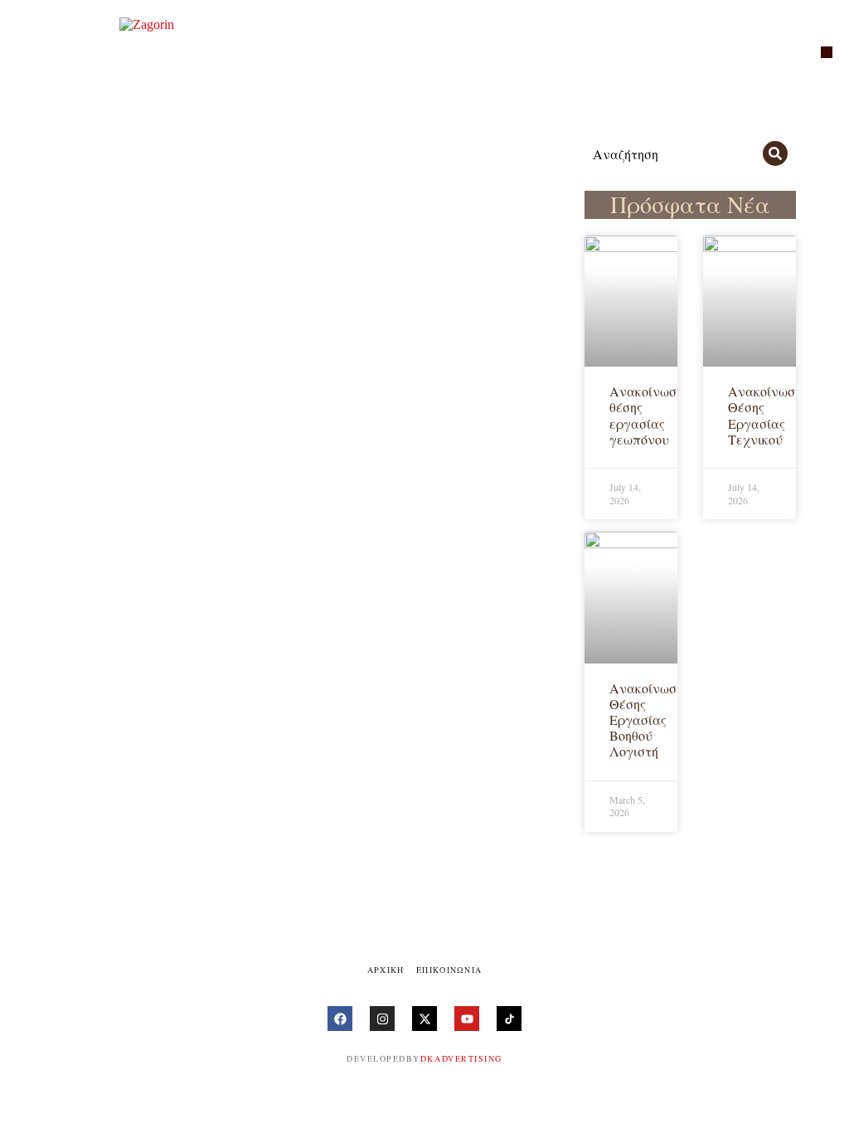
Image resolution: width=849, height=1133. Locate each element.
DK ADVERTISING (461, 1058)
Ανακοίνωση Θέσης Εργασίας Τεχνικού (765, 415)
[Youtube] (466, 1018)
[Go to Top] (824, 1108)
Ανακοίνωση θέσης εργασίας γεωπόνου (646, 415)
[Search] (775, 153)
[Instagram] (382, 1018)
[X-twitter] (424, 1018)
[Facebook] (339, 1018)
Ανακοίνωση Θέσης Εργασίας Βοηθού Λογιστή (646, 720)
